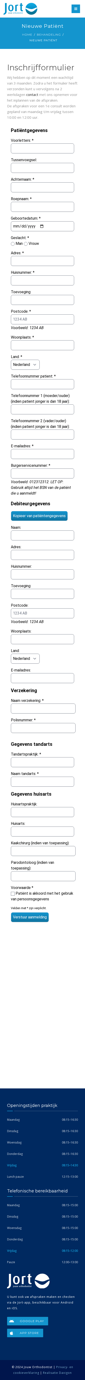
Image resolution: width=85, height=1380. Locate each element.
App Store (29, 1333)
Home (27, 34)
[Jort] (20, 9)
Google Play (32, 1321)
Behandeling (49, 34)
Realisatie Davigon (57, 1373)
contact (32, 94)
